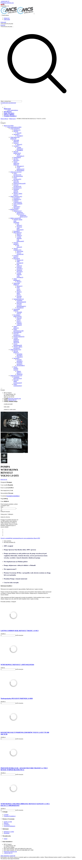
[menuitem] (38, 108)
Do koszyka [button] (20, 635)
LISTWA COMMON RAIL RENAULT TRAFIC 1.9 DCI (19, 630)
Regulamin (6, 833)
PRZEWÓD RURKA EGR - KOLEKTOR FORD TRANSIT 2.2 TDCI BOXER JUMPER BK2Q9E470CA (24, 769)
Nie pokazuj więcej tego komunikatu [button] (10, 858)
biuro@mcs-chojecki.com (7, 2)
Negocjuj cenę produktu (25, 538)
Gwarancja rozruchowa (12, 496)
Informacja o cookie (9, 831)
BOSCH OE (4, 479)
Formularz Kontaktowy (10, 816)
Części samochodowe (12, 110)
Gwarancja (6, 824)
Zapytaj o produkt (5, 538)
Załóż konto (7, 19)
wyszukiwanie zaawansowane (8, 102)
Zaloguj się (6, 18)
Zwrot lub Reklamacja (9, 826)
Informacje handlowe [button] (6, 586)
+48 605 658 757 (5, 1)
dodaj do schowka (5, 517)
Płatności (6, 823)
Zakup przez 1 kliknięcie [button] (7, 514)
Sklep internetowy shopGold (8, 855)
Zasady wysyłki (8, 821)
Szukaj (5, 838)
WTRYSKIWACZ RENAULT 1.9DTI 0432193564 (17, 664)
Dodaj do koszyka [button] (5, 511)
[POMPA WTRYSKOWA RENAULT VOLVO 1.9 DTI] (14, 431)
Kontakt (3, 390)
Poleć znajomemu (14, 538)
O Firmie (6, 814)
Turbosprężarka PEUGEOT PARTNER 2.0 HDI (17, 698)
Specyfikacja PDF (35, 538)
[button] (2, 4)
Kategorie (3, 123)
